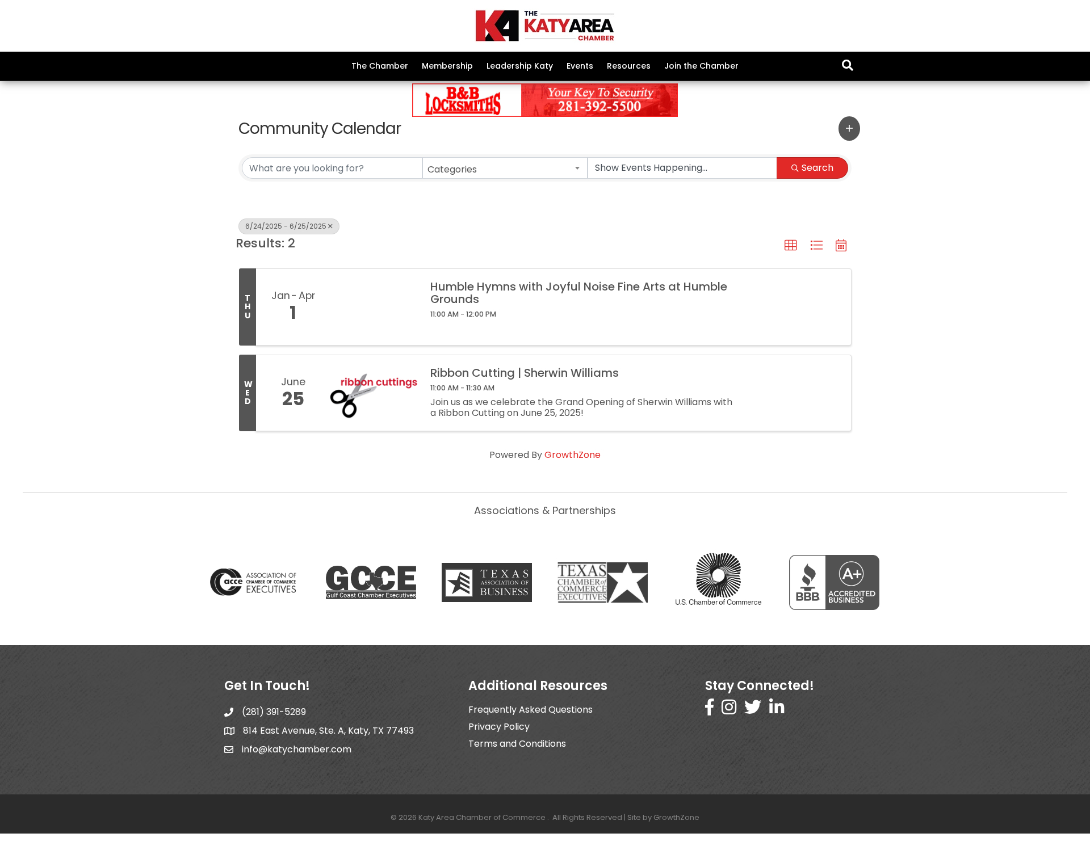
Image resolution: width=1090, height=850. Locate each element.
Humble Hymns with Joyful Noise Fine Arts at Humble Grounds (578, 292)
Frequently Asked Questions (530, 709)
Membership (447, 65)
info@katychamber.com (296, 749)
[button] (849, 128)
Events (580, 65)
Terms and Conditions (517, 743)
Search (817, 167)
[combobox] (505, 168)
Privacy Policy (499, 726)
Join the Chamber (701, 65)
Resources (629, 65)
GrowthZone (572, 454)
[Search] (847, 65)
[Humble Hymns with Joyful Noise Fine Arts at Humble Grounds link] (374, 307)
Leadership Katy (520, 65)
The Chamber (379, 65)
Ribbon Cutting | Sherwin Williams (524, 373)
